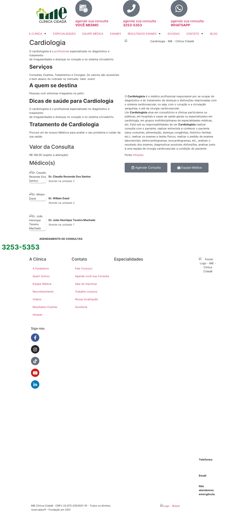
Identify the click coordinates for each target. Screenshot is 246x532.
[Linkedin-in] (35, 384)
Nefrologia (122, 413)
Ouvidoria (81, 307)
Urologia (163, 386)
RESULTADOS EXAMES (142, 33)
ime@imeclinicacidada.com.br (217, 479)
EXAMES (115, 33)
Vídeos (37, 299)
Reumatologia (165, 361)
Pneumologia (165, 311)
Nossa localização (86, 299)
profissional (61, 51)
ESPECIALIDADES (64, 33)
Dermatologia (122, 310)
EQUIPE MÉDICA (92, 33)
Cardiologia (122, 280)
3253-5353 (206, 463)
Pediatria (163, 298)
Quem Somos (41, 276)
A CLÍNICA (35, 33)
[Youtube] (35, 373)
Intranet (37, 314)
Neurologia (123, 424)
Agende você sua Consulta (92, 276)
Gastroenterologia (123, 338)
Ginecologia (123, 362)
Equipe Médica (42, 284)
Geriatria (121, 350)
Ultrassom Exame (164, 374)
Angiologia (122, 267)
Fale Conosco (83, 268)
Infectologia (122, 390)
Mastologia (123, 402)
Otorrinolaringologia (165, 286)
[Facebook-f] (35, 337)
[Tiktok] (35, 361)
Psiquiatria (164, 348)
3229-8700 (206, 467)
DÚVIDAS (174, 33)
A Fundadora (41, 268)
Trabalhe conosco (86, 291)
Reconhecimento (43, 291)
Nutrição (121, 435)
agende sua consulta (91, 23)
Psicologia (164, 337)
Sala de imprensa (86, 284)
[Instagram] (35, 349)
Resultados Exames (45, 307)
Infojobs (138, 155)
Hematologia (123, 376)
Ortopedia (164, 274)
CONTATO (192, 33)
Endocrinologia (122, 324)
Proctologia (164, 325)
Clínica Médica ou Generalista (123, 295)
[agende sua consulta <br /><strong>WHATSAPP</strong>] (179, 8)
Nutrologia (122, 446)
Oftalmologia (165, 262)
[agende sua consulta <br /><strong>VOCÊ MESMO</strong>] (83, 8)
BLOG (213, 33)
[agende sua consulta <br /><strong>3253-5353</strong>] (131, 8)
